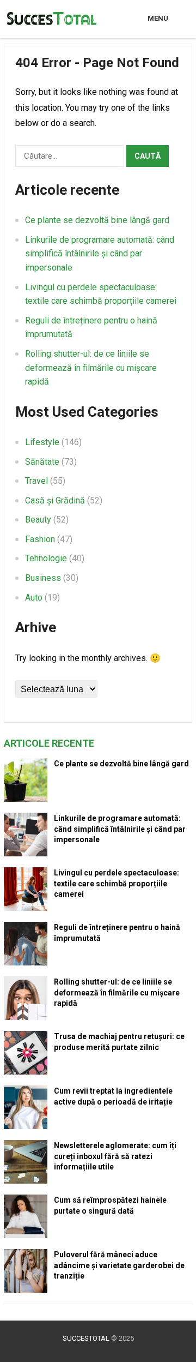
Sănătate (42, 462)
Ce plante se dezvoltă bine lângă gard (97, 220)
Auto (33, 597)
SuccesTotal (86, 1338)
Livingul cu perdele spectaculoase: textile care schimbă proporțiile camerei (116, 883)
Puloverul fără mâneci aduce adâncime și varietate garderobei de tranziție (119, 1265)
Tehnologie (46, 558)
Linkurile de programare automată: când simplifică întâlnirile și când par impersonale (99, 254)
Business (43, 578)
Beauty (38, 519)
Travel (36, 481)
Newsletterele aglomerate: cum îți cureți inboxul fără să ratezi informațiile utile (115, 1156)
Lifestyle (42, 442)
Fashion (40, 539)
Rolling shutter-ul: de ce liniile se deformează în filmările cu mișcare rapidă (91, 368)
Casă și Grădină (55, 500)
